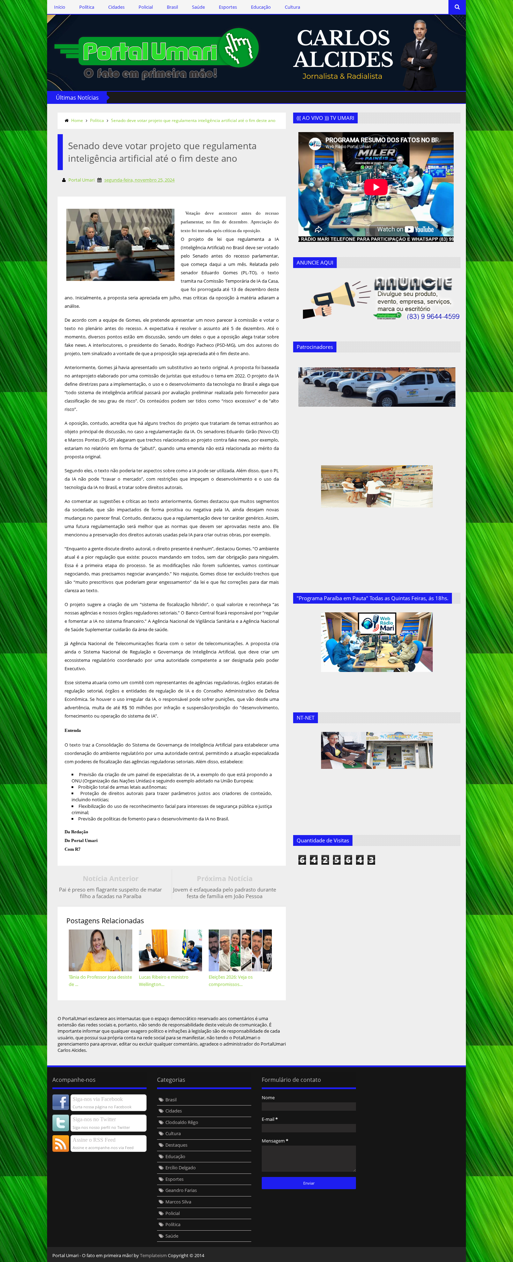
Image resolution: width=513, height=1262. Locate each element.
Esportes (228, 7)
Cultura (292, 7)
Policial (146, 7)
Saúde (198, 7)
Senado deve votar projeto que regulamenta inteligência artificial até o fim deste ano (193, 120)
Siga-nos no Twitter (94, 1119)
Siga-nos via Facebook (98, 1099)
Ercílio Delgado (180, 1167)
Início (59, 7)
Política (86, 7)
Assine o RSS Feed (94, 1140)
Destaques (176, 1145)
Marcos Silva (178, 1202)
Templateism (153, 1255)
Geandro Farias (181, 1190)
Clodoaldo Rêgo (181, 1122)
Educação (261, 7)
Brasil (172, 7)
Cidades (116, 7)
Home (77, 120)
